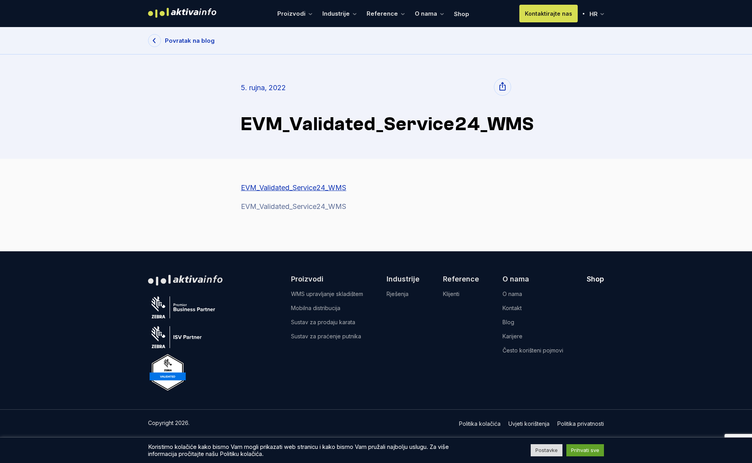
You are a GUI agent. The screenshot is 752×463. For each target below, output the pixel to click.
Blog (508, 322)
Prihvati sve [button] (585, 450)
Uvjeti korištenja (529, 423)
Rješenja (398, 294)
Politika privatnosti (580, 423)
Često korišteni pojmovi (533, 350)
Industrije (336, 13)
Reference (383, 13)
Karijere (512, 336)
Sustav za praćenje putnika (326, 336)
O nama (427, 13)
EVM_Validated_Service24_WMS (293, 187)
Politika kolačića (480, 423)
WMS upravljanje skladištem (327, 294)
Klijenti (451, 294)
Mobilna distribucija (315, 308)
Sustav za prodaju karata (323, 322)
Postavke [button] (546, 450)
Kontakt (512, 308)
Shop (461, 14)
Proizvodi (292, 13)
